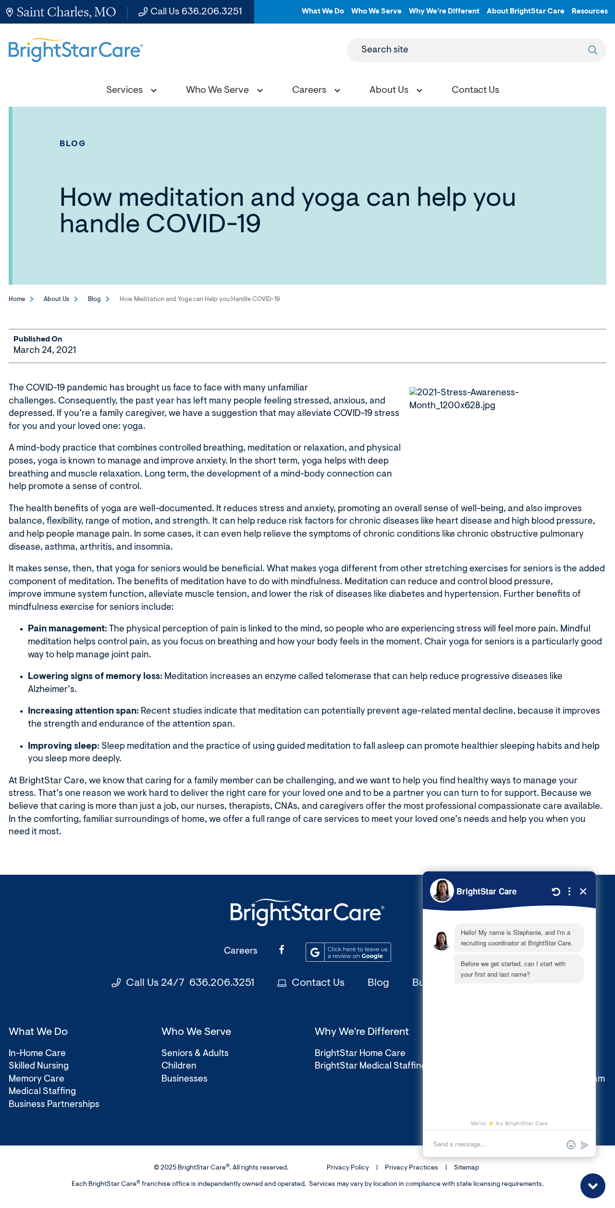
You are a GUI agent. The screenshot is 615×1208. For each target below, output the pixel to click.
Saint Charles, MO (66, 12)
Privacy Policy (348, 1168)
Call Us (196, 12)
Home (17, 299)
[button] (129, 91)
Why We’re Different (444, 16)
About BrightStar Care (526, 16)
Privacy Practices (411, 1168)
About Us (56, 299)
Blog (73, 144)
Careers (241, 951)
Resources (590, 16)
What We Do (323, 16)
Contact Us (318, 983)
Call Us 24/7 (190, 983)
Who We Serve (376, 16)
